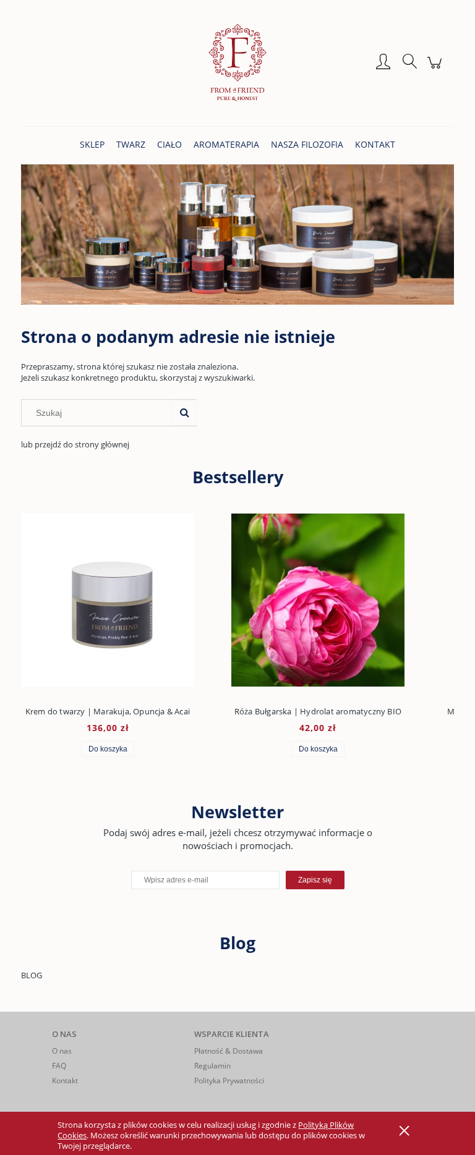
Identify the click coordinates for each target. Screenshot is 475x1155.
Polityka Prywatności (229, 1080)
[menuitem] (92, 144)
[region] (237, 234)
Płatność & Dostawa (228, 1051)
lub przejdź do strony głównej (75, 444)
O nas (62, 1051)
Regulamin (212, 1065)
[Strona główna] (237, 62)
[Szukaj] (184, 413)
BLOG (31, 975)
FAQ (59, 1065)
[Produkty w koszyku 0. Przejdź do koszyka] (436, 69)
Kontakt (65, 1080)
